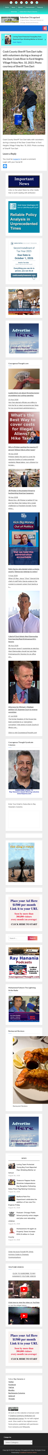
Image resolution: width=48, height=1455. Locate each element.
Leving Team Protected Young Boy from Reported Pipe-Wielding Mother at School (28, 38)
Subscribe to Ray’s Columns (28, 12)
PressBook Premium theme (28, 1452)
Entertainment (30, 7)
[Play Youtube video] (24, 1289)
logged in (16, 159)
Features (40, 7)
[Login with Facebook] (5, 166)
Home (7, 7)
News (13, 7)
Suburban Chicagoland (30, 17)
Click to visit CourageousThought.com (22, 733)
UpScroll (11, 1396)
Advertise (14, 12)
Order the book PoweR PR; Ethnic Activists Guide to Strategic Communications (20, 1254)
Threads (11, 1399)
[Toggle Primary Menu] (45, 28)
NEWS (24, 1158)
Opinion (20, 7)
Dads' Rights (17, 42)
